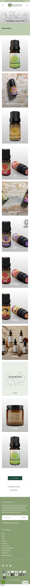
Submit (24, 517)
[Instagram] (6, 565)
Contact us (4, 543)
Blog (3, 538)
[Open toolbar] (3, 582)
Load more (15, 478)
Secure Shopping (6, 550)
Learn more (13, 490)
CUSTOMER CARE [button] (6, 529)
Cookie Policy (5, 553)
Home (3, 533)
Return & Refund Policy (7, 548)
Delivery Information (7, 555)
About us (4, 540)
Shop (3, 536)
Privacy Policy (5, 545)
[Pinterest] (3, 565)
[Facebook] (10, 565)
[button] (3, 5)
